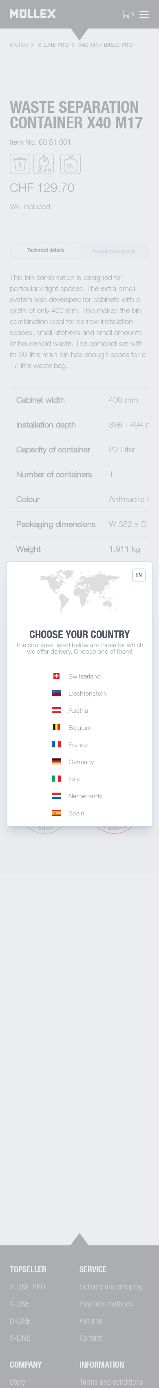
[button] (139, 575)
